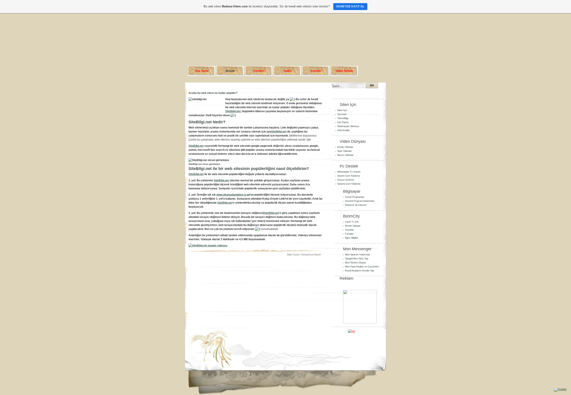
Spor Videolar (344, 151)
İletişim (230, 70)
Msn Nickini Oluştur (355, 262)
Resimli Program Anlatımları (360, 201)
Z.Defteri (258, 70)
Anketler (315, 70)
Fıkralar (349, 233)
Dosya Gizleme (345, 179)
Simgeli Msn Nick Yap (356, 258)
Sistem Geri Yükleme (348, 175)
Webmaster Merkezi (348, 126)
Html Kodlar (343, 130)
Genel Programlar (354, 197)
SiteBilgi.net (232, 111)
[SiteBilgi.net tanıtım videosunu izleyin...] (207, 245)
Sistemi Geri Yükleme (348, 183)
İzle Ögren (343, 122)
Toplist (287, 70)
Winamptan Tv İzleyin (348, 171)
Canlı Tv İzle (352, 221)
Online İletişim (344, 70)
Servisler (342, 114)
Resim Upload (352, 225)
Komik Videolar (345, 147)
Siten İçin (342, 110)
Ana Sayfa (201, 70)
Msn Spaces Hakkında (357, 254)
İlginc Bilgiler (351, 237)
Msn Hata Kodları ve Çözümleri (362, 266)
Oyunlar (349, 229)
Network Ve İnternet (355, 205)
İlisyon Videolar (345, 155)
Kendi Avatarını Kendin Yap (359, 270)
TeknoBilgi (342, 118)
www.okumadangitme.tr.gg (233, 194)
